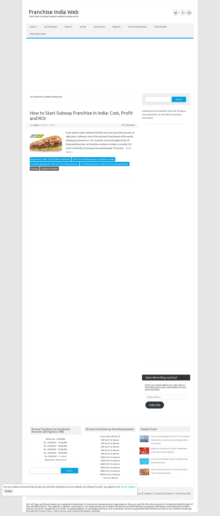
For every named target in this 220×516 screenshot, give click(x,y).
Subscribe (154, 404)
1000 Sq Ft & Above (110, 457)
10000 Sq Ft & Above (110, 474)
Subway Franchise (49, 168)
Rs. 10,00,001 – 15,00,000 (55, 442)
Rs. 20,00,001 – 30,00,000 (55, 449)
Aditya (36, 125)
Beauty (68, 27)
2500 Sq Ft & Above (110, 467)
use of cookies (128, 487)
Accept (8, 491)
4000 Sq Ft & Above (110, 471)
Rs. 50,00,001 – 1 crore (55, 456)
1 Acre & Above (110, 478)
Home (32, 27)
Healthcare (161, 27)
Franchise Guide (38, 34)
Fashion (116, 27)
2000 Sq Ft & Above (110, 464)
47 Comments (128, 125)
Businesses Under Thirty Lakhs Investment (50, 159)
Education (99, 27)
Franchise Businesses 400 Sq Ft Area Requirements (104, 164)
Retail (83, 27)
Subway (34, 168)
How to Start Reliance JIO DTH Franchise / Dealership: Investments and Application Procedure (170, 439)
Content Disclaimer (163, 493)
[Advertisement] (110, 65)
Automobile (50, 27)
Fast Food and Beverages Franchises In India (93, 159)
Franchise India (183, 493)
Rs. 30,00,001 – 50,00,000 (55, 453)
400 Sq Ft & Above (110, 450)
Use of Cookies (144, 493)
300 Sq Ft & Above (110, 447)
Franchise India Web (54, 12)
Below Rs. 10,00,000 (55, 439)
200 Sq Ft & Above (110, 440)
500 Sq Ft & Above (110, 453)
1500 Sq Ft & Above (110, 460)
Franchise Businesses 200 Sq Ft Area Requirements (54, 164)
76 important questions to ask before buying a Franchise (164, 114)
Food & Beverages (137, 27)
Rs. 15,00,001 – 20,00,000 (55, 446)
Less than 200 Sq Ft (110, 436)
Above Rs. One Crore (55, 460)
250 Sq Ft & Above (110, 443)
